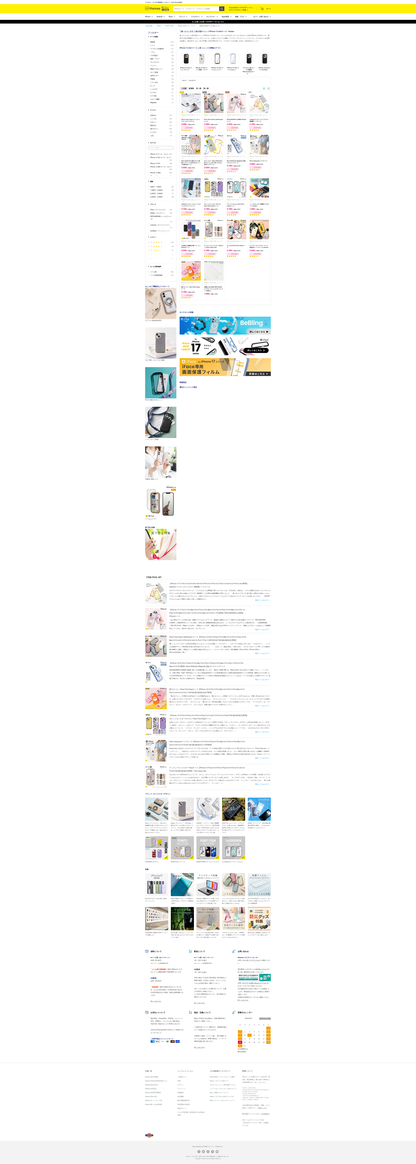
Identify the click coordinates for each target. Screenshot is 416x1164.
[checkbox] (162, 42)
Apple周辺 (225, 16)
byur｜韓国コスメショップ (219, 1092)
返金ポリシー (182, 1108)
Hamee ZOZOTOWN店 (153, 1092)
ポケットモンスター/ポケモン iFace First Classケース (212, 205)
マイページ (181, 1088)
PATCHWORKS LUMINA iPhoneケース (236, 120)
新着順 (191, 88)
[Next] (271, 61)
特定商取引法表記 (184, 1104)
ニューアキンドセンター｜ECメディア (223, 1088)
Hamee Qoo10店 (151, 1096)
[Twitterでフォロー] (203, 1151)
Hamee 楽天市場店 (151, 1077)
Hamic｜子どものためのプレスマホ (222, 1096)
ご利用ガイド (182, 1077)
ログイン (181, 1085)
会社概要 (181, 1096)
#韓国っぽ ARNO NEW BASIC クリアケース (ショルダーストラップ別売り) (213, 288)
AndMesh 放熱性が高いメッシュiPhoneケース (191, 246)
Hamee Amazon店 (151, 1085)
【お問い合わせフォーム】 (257, 983)
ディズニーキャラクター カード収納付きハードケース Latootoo (259, 246)
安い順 (198, 88)
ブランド (182, 16)
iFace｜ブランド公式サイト (219, 1081)
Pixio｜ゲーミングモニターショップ (222, 1100)
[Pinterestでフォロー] (212, 1151)
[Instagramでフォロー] (208, 1151)
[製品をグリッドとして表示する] (264, 88)
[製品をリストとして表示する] (268, 88)
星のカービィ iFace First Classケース (190, 288)
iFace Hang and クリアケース (258, 161)
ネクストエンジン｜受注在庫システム (223, 1085)
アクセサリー (195, 16)
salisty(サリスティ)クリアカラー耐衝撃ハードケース (259, 120)
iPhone (147, 16)
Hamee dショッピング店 (153, 1100)
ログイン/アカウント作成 (237, 10)
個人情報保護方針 (184, 1100)
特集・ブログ (239, 16)
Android (159, 16)
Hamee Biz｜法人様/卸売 (153, 1104)
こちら (257, 960)
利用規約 (181, 1092)
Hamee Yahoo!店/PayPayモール (156, 1081)
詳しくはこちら (156, 1001)
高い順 (206, 88)
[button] (186, 130)
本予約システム (261, 969)
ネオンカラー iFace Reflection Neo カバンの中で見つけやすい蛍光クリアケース (213, 162)
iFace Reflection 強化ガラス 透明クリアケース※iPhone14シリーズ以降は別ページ (191, 162)
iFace (171, 16)
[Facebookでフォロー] (198, 1151)
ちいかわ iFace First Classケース (236, 246)
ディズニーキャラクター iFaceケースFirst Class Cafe (213, 246)
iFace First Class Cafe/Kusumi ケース (213, 120)
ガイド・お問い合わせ (260, 16)
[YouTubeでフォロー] (217, 1151)
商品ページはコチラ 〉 (263, 600)
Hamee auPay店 (150, 1088)
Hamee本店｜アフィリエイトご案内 (222, 1077)
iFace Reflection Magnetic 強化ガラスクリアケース (236, 162)
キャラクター (210, 16)
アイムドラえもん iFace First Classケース (235, 205)
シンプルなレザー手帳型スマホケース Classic (259, 205)
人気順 (184, 88)
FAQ (179, 1081)
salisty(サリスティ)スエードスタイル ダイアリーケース (191, 205)
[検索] (221, 8)
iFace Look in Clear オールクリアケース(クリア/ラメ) (190, 120)
